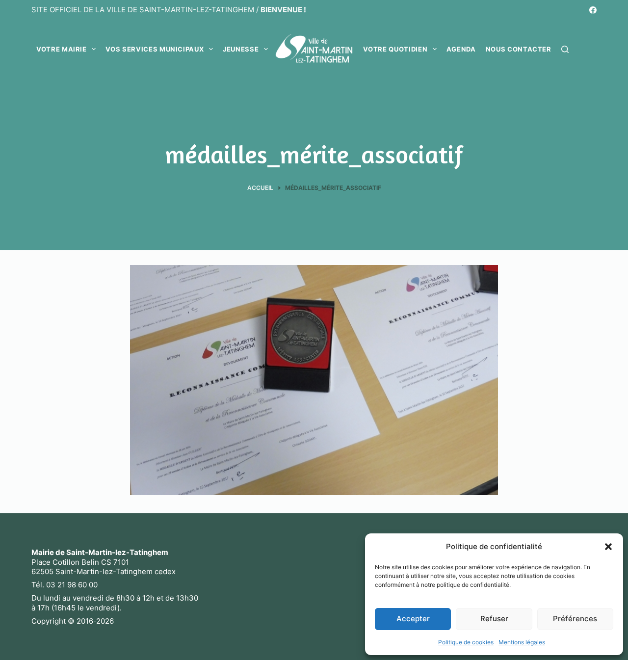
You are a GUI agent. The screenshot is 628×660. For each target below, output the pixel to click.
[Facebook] (593, 10)
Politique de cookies (466, 642)
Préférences (575, 618)
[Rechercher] (565, 49)
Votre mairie (61, 49)
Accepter (413, 618)
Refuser (494, 618)
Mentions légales (521, 642)
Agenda (461, 49)
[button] (608, 547)
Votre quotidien (395, 49)
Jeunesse (241, 49)
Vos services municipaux (154, 49)
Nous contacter (518, 49)
